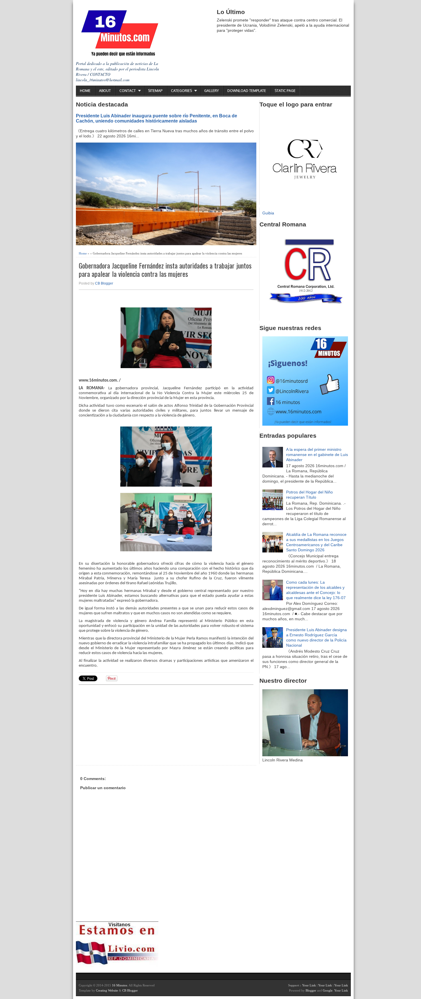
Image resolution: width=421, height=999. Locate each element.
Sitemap (155, 90)
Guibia (268, 213)
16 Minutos (119, 985)
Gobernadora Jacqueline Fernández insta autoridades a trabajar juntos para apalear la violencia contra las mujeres (165, 269)
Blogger (311, 990)
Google (328, 990)
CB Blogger (104, 283)
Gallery (211, 90)
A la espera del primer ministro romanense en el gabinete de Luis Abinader (317, 454)
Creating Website (107, 990)
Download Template (246, 90)
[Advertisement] (123, 724)
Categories (181, 90)
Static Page (285, 90)
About (105, 90)
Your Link (309, 985)
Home (85, 90)
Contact (127, 90)
